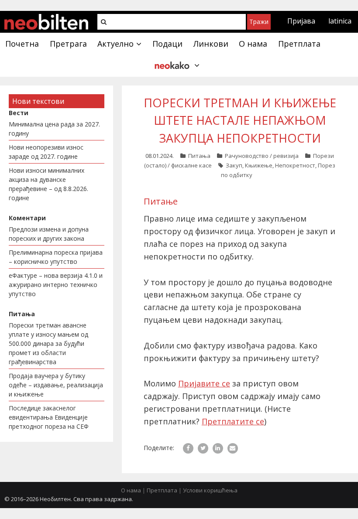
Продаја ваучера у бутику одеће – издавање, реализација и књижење (56, 385)
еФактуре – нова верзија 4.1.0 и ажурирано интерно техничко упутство (56, 284)
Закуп (234, 165)
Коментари (27, 218)
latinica (339, 21)
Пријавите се (204, 383)
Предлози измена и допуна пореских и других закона (49, 233)
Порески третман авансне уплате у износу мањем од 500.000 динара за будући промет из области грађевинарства (48, 343)
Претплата (162, 490)
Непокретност (295, 165)
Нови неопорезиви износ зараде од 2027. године (46, 151)
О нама (131, 490)
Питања (199, 156)
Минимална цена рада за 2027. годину (54, 128)
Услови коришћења (210, 490)
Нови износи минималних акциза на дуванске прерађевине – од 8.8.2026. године (48, 184)
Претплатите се (233, 421)
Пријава (301, 21)
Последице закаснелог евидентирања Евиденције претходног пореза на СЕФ (49, 417)
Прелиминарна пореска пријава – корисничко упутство (56, 257)
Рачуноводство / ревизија (262, 156)
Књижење (258, 165)
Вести (18, 113)
